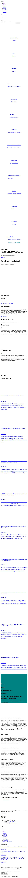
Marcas (4, 4)
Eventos (4, 7)
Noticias (5, 834)
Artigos (4, 8)
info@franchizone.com (12, 822)
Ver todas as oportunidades (14, 242)
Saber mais (3, 257)
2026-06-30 (3, 862)
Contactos (4, 12)
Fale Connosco (4, 303)
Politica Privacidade (7, 841)
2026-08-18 (3, 849)
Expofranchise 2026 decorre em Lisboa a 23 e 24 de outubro (14, 846)
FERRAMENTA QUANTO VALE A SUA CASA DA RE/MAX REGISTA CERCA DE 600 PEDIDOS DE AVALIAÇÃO (13, 858)
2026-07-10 (3, 855)
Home (4, 3)
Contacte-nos (6, 800)
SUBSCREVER (4, 873)
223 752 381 (13, 821)
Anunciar (4, 10)
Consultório (5, 9)
